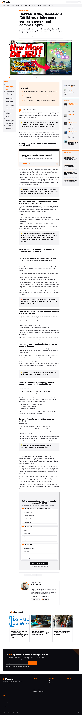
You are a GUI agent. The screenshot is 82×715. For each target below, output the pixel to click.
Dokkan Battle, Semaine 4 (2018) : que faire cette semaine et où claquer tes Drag (38, 258)
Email (40, 574)
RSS (66, 684)
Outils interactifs (69, 680)
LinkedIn (34, 574)
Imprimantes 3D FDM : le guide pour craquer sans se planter (73, 143)
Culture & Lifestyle (36, 689)
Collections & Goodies (57, 2)
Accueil (4, 5)
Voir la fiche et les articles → (37, 602)
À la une (14, 2)
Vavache (6, 2)
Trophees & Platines (47, 2)
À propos (4, 697)
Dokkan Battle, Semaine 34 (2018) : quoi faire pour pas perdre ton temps (36, 260)
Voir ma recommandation (39, 563)
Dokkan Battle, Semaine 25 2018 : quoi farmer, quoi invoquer (34, 393)
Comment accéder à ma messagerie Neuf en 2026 (72, 116)
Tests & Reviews (21, 2)
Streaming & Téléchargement (38, 691)
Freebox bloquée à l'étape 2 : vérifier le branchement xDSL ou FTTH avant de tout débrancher (72, 107)
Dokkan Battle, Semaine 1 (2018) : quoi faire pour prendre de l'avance (36, 391)
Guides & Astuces (30, 2)
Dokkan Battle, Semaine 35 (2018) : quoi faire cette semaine (33, 262)
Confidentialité (5, 704)
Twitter (27, 574)
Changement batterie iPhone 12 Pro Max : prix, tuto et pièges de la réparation (73, 125)
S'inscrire (32, 662)
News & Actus (38, 2)
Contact (4, 699)
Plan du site (5, 706)
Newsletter (68, 682)
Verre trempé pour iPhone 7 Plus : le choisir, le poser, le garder (72, 134)
